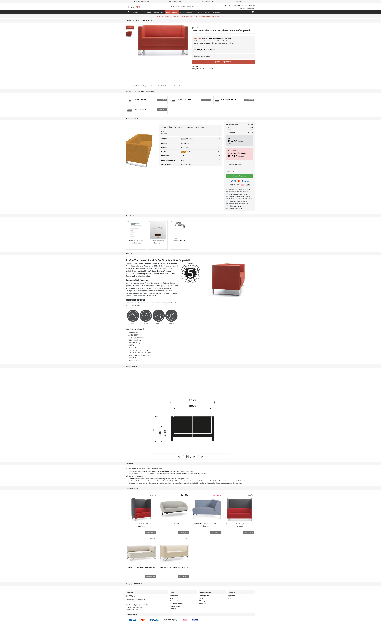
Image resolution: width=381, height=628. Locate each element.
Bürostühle (158, 12)
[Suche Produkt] (197, 6)
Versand (202, 598)
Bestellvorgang (175, 606)
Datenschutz (174, 601)
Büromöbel (146, 12)
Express (207, 12)
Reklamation (203, 603)
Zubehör (198, 12)
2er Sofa (211, 68)
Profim (128, 21)
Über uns (173, 609)
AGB (171, 598)
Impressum (174, 596)
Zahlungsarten (204, 596)
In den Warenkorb (239, 176)
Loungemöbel (172, 12)
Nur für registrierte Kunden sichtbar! (217, 38)
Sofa (204, 68)
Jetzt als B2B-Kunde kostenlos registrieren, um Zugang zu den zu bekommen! (190, 16)
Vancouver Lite (147, 21)
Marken (135, 12)
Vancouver (136, 21)
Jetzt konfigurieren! (223, 62)
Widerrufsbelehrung (177, 603)
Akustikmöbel (186, 12)
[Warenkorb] (252, 12)
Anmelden (241, 8)
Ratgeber (216, 12)
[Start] (128, 12)
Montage (202, 601)
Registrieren (251, 8)
